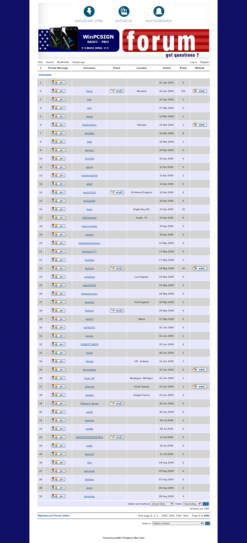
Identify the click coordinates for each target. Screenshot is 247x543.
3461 (172, 515)
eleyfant (89, 150)
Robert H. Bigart (89, 403)
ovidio (89, 445)
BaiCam (89, 268)
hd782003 (89, 327)
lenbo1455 (89, 200)
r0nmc (89, 352)
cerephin (89, 302)
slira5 (89, 184)
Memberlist (63, 62)
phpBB (117, 537)
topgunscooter (89, 293)
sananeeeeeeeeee (89, 243)
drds (89, 141)
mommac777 (89, 251)
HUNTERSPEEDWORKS (89, 437)
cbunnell (89, 386)
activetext (89, 276)
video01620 (89, 285)
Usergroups (78, 62)
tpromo (89, 336)
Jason (89, 116)
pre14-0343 (89, 192)
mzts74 (89, 319)
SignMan (89, 133)
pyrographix (89, 369)
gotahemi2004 (89, 175)
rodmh (89, 412)
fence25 (89, 454)
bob (89, 99)
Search (50, 62)
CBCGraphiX (89, 217)
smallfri (89, 428)
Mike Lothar (139, 537)
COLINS (89, 158)
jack (89, 108)
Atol (89, 462)
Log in (193, 62)
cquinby (89, 234)
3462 (179, 515)
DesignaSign (89, 125)
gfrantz (89, 361)
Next (185, 515)
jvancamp (89, 471)
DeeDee (89, 479)
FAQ (40, 62)
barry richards (89, 226)
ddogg (89, 167)
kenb (89, 209)
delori (89, 488)
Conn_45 (89, 378)
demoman (89, 496)
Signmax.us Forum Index (53, 515)
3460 (164, 515)
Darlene (89, 310)
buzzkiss (89, 260)
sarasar (89, 395)
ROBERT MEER (89, 344)
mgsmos (89, 420)
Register (204, 62)
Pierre (89, 91)
